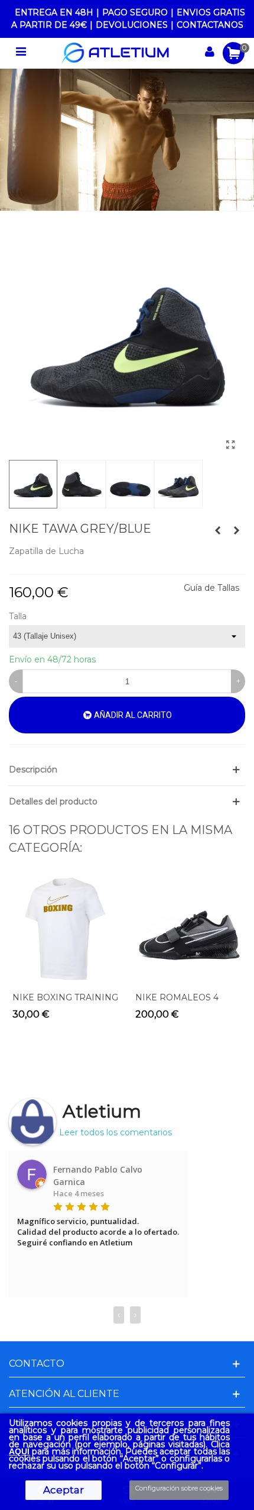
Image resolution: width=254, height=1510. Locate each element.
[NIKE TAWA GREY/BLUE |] (230, 445)
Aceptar (63, 1490)
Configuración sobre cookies (179, 1488)
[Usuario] (210, 53)
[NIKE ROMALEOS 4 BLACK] (188, 929)
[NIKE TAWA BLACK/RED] (236, 530)
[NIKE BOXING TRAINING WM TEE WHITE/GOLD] (65, 929)
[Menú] (20, 53)
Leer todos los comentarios (115, 1132)
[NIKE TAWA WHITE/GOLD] (217, 530)
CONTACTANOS (210, 25)
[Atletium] (115, 54)
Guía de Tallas (211, 587)
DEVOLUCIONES (132, 25)
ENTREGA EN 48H (54, 12)
